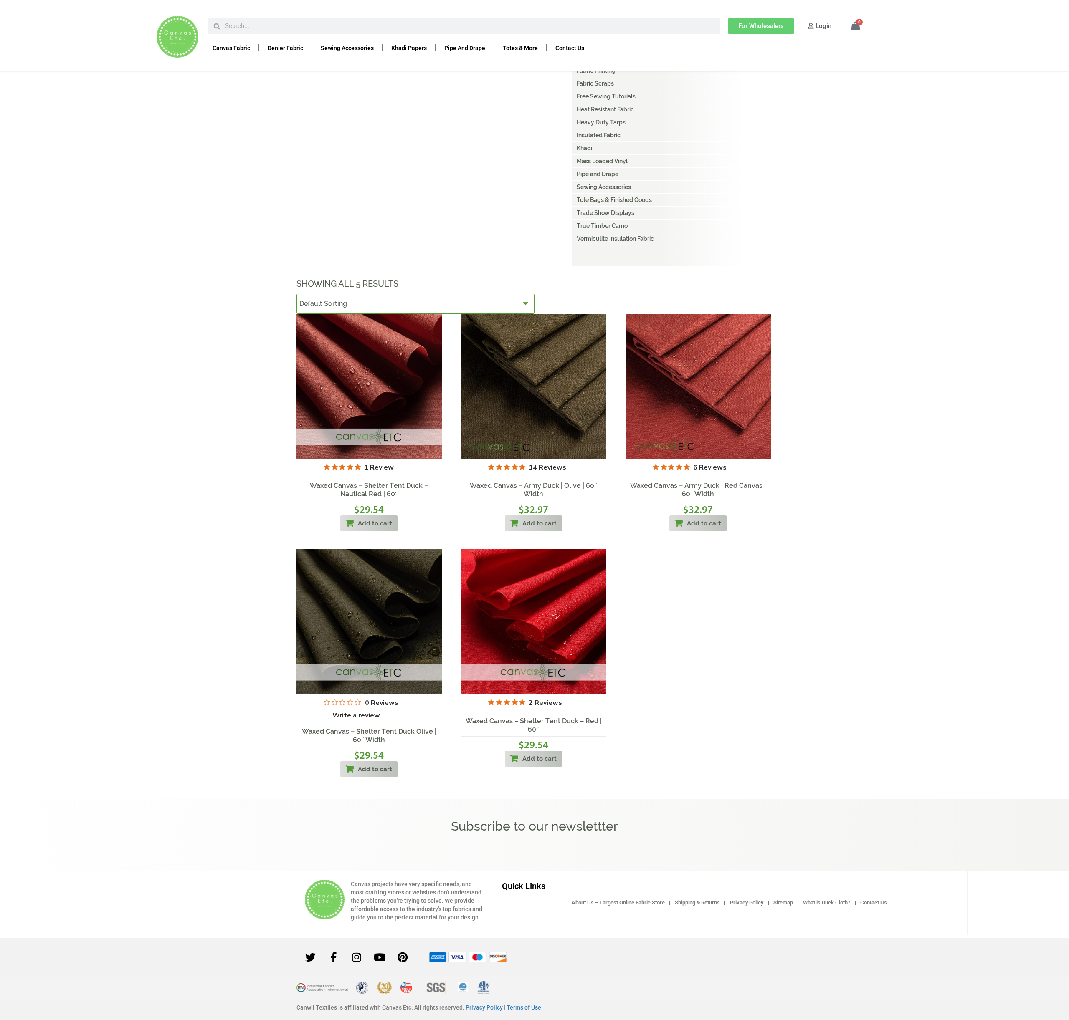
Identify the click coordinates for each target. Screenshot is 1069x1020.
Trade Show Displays (605, 213)
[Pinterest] (402, 957)
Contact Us (569, 48)
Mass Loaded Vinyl (602, 161)
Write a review (356, 715)
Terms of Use (524, 1007)
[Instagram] (356, 957)
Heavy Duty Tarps (601, 122)
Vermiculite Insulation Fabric (615, 238)
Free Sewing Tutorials (606, 96)
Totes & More (520, 48)
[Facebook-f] (333, 957)
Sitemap (783, 902)
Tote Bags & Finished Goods (614, 200)
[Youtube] (379, 957)
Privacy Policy (746, 902)
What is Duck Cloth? (826, 902)
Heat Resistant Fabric (605, 109)
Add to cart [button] (375, 523)
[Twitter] (310, 957)
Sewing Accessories (347, 48)
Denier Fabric (285, 48)
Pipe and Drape (464, 48)
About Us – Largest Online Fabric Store (618, 902)
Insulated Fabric (599, 135)
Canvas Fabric (231, 48)
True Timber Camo (602, 225)
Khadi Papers (409, 48)
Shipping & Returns (697, 902)
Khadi (584, 148)
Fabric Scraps (595, 83)
